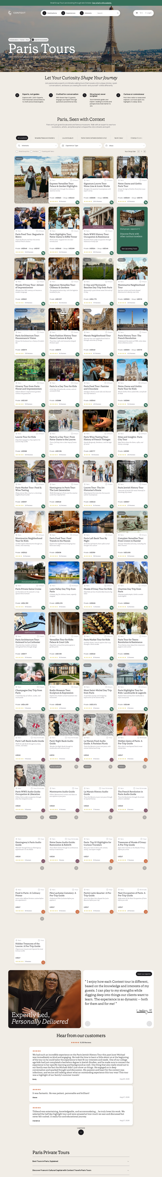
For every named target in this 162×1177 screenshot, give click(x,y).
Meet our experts (144, 974)
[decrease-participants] (138, 151)
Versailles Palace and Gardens (45, 138)
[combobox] (37, 145)
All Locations (22, 138)
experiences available (39, 40)
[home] (18, 15)
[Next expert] (149, 1023)
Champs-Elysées (136, 138)
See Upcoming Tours (129, 249)
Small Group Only (24, 151)
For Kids (35, 151)
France (22, 40)
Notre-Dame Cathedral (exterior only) (94, 138)
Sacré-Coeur (118, 138)
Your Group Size (130, 151)
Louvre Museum (67, 138)
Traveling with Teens (48, 151)
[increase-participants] (144, 151)
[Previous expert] (87, 1023)
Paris (27, 40)
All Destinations (13, 40)
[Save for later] (76, 159)
